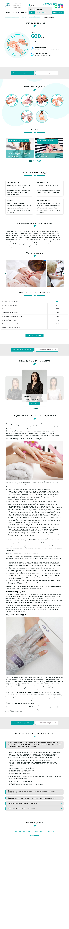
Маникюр (51, 831)
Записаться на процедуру (22, 73)
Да (32, 12)
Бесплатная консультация (47, 73)
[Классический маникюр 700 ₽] (57, 100)
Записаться (58, 12)
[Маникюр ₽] (42, 116)
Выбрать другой (41, 12)
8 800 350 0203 (54, 3)
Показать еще (34, 835)
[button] (30, 408)
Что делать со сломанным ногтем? (22, 809)
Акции (27, 12)
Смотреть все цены (34, 335)
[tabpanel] (19, 148)
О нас (15, 12)
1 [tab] (30, 161)
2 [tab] (33, 161)
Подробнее (34, 403)
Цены (22, 12)
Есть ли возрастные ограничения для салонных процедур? (32, 798)
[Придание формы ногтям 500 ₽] (27, 116)
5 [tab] (40, 161)
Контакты (52, 12)
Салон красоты (39, 831)
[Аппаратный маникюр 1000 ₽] (27, 100)
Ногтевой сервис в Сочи (22, 831)
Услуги (7, 12)
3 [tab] (35, 161)
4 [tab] (38, 161)
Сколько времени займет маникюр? (23, 803)
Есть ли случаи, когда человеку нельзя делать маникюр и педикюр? (31, 792)
